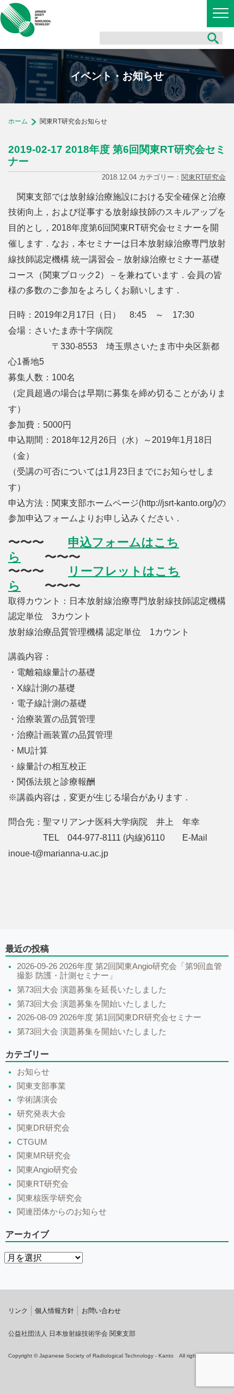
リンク (18, 1311)
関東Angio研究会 (47, 1169)
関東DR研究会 (43, 1128)
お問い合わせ (101, 1311)
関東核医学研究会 (49, 1198)
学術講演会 (37, 1099)
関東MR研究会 (44, 1155)
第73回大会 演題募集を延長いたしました (92, 989)
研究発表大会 (41, 1113)
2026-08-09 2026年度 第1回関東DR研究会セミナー (109, 1017)
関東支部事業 (41, 1086)
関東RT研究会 (203, 177)
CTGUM (32, 1142)
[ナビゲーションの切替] (220, 13)
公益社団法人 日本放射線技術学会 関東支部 (25, 20)
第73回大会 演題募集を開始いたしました (92, 1004)
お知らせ (33, 1072)
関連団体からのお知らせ (62, 1211)
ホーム (18, 121)
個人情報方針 (54, 1311)
